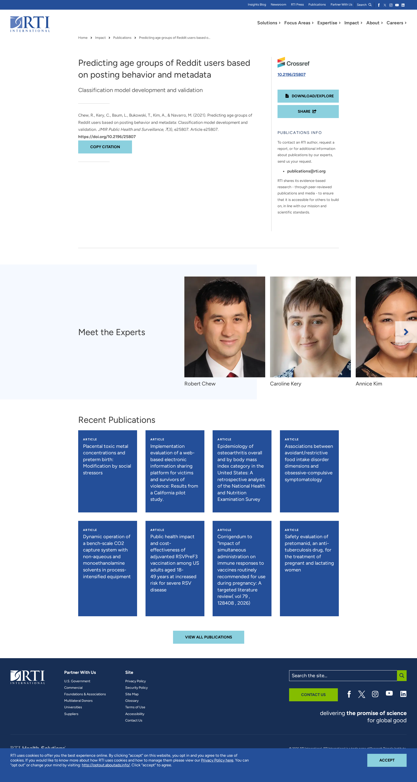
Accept (393, 760)
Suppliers (71, 714)
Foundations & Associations (85, 694)
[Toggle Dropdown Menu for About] (382, 22)
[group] (227, 332)
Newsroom (278, 4)
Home (83, 38)
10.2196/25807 (292, 74)
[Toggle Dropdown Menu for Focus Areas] (313, 22)
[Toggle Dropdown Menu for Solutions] (280, 22)
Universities (73, 707)
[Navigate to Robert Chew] (224, 327)
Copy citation (105, 147)
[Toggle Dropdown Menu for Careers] (406, 22)
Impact (100, 38)
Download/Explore (312, 96)
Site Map (132, 694)
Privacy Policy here (217, 760)
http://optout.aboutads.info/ (106, 765)
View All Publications (208, 637)
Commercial (73, 687)
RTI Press (297, 4)
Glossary (132, 700)
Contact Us (133, 720)
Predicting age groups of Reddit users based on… (175, 38)
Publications (317, 4)
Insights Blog (257, 4)
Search (362, 5)
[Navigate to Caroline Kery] (310, 327)
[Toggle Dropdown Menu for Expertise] (340, 22)
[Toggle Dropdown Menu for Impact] (361, 22)
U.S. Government (77, 681)
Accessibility (134, 714)
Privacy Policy (135, 681)
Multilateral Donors (78, 700)
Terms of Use (135, 707)
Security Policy (136, 687)
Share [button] (304, 111)
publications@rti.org (306, 171)
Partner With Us (341, 4)
